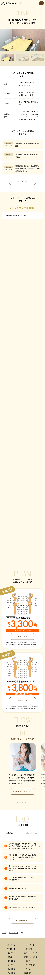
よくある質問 (28, 949)
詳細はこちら (22, 636)
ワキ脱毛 (11, 965)
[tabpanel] (22, 761)
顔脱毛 (10, 957)
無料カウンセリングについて (22, 791)
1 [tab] (14, 63)
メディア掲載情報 (29, 965)
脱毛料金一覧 (11, 949)
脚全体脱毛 (11, 973)
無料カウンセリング (30, 953)
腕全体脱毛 (11, 969)
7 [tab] (29, 63)
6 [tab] (27, 63)
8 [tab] (32, 63)
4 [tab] (21, 63)
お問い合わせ (28, 969)
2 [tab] (16, 63)
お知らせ (27, 961)
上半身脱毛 (11, 961)
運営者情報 (27, 973)
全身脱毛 (11, 953)
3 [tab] (19, 63)
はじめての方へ (11, 945)
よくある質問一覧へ (22, 920)
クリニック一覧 (29, 945)
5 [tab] (24, 63)
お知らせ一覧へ (22, 182)
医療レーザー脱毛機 (30, 957)
